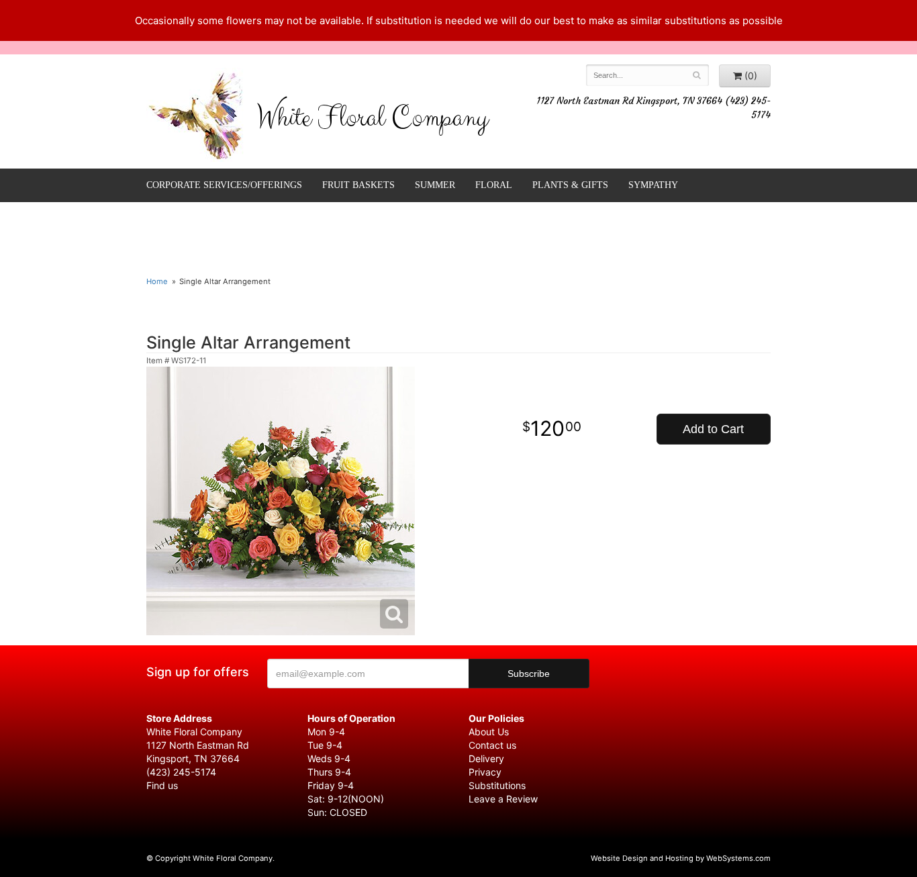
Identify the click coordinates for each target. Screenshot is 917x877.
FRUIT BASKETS (358, 185)
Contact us (492, 745)
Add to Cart (713, 429)
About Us (489, 731)
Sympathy (653, 185)
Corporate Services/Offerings (224, 185)
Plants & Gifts (570, 185)
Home (157, 281)
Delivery (486, 758)
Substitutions (497, 785)
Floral (493, 185)
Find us (162, 785)
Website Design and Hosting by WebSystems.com (681, 858)
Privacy (485, 772)
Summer (435, 185)
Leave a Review (503, 798)
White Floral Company (372, 120)
